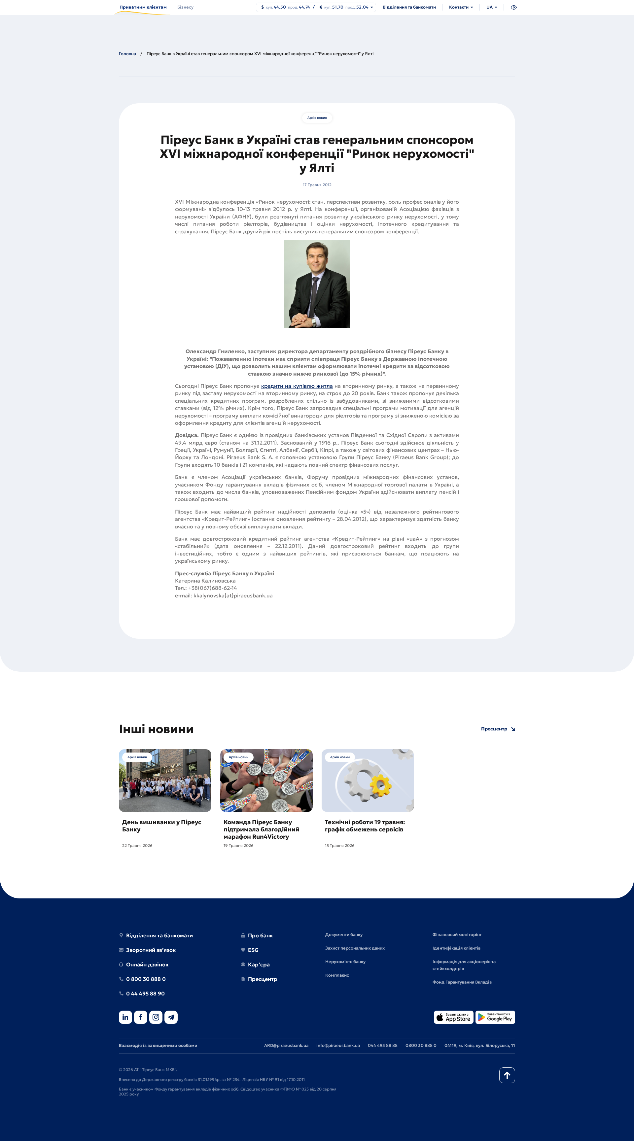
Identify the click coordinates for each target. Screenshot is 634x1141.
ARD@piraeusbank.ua (286, 1045)
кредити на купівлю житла (297, 386)
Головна (127, 53)
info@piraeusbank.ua (338, 1045)
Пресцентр (494, 729)
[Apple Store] (454, 1018)
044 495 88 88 (383, 1045)
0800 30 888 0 (421, 1045)
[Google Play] (495, 1018)
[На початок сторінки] (507, 1075)
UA (489, 7)
